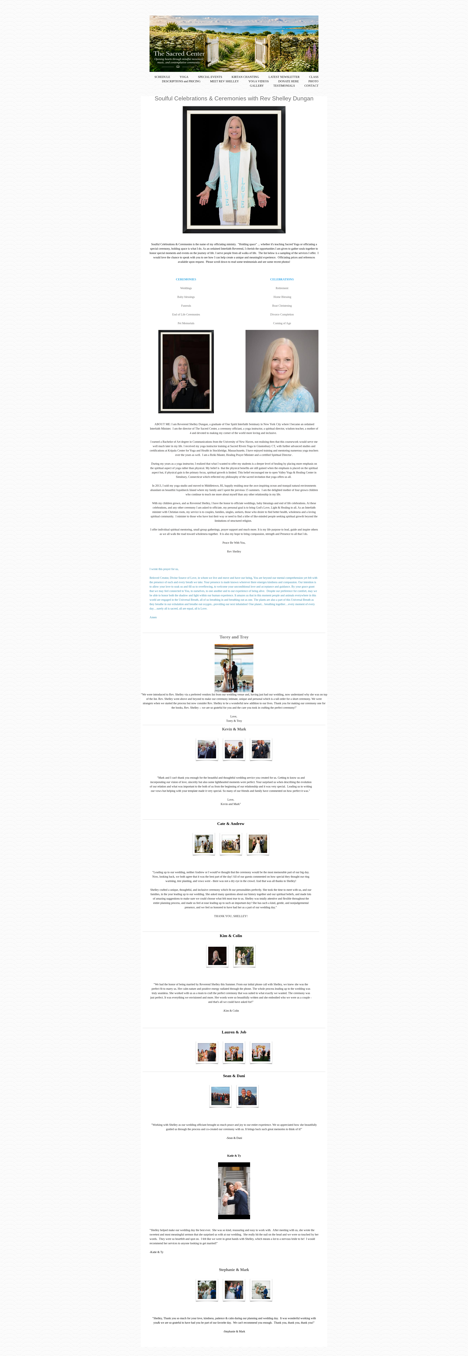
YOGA (184, 76)
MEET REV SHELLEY (224, 81)
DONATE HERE (289, 81)
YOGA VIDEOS (258, 81)
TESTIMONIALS (284, 85)
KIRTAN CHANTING (245, 76)
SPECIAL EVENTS (210, 76)
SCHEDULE (162, 76)
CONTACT (311, 85)
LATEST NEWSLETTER (284, 76)
